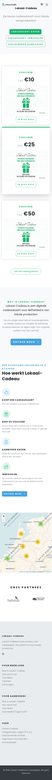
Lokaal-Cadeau (10, 728)
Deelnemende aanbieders (26, 44)
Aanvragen (8, 684)
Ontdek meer (24, 341)
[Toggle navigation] (47, 5)
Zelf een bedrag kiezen (26, 271)
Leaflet (21, 571)
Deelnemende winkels (13, 735)
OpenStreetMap (31, 571)
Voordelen (7, 677)
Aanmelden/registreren (14, 711)
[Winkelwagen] (41, 4)
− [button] (4, 520)
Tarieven (6, 681)
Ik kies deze (26, 119)
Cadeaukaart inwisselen (25, 38)
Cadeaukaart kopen (25, 31)
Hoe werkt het (9, 674)
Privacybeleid (9, 742)
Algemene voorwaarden (14, 738)
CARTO (48, 571)
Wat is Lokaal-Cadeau (13, 670)
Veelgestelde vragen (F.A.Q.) (17, 732)
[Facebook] (3, 654)
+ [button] (4, 516)
